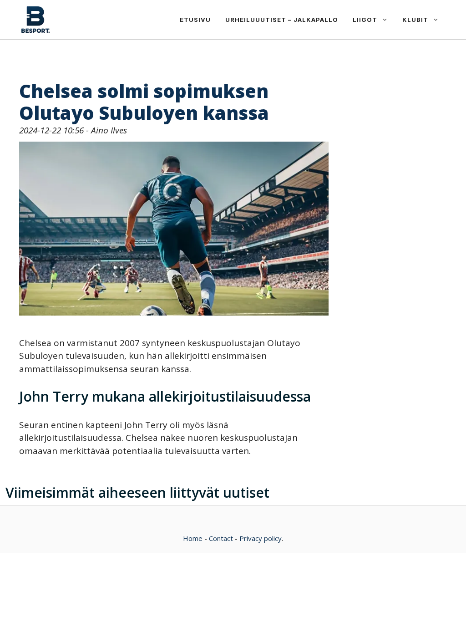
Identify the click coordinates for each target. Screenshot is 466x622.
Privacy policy (260, 538)
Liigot (365, 19)
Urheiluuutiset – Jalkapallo (281, 19)
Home (193, 538)
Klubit (415, 19)
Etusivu (195, 19)
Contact (221, 538)
